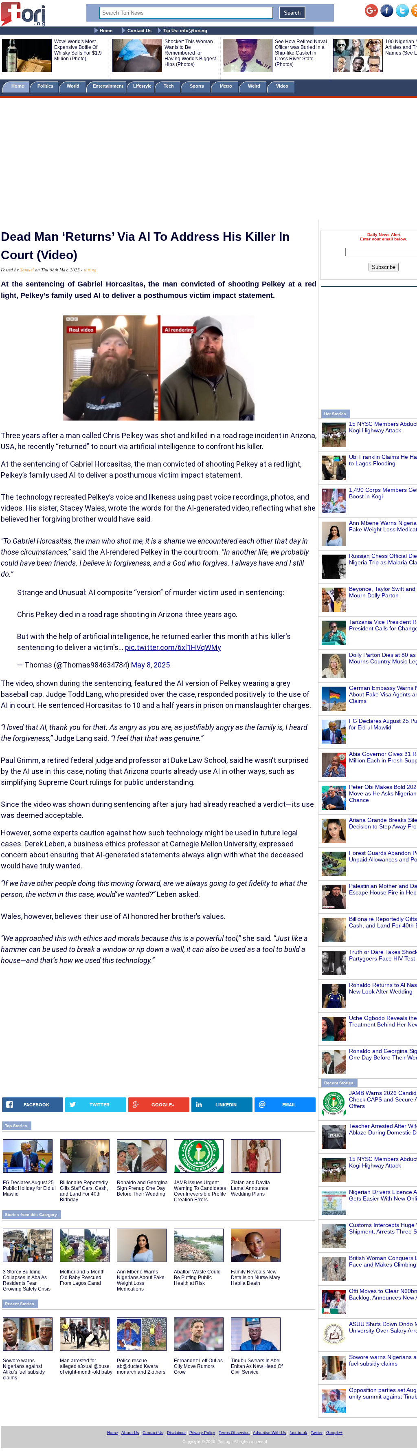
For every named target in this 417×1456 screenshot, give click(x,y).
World (74, 86)
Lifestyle (142, 86)
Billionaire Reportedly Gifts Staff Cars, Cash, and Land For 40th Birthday (84, 1191)
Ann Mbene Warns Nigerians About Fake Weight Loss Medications (141, 1280)
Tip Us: (185, 30)
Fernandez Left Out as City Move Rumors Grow (198, 1366)
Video (282, 86)
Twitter (317, 1432)
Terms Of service (234, 1432)
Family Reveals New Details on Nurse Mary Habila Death (255, 1277)
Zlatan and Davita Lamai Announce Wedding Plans (250, 1188)
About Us (130, 1432)
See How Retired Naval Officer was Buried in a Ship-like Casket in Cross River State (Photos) (301, 53)
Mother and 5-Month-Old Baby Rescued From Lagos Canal (83, 1277)
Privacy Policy (202, 1432)
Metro (226, 86)
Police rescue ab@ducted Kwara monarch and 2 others (141, 1366)
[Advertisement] (208, 160)
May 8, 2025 (150, 665)
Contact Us (139, 30)
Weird (254, 86)
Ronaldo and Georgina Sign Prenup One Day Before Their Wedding (142, 1188)
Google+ (334, 1432)
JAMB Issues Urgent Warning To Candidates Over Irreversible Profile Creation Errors (200, 1191)
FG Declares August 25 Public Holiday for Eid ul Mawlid (29, 1188)
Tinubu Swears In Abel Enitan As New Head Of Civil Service (257, 1366)
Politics (46, 86)
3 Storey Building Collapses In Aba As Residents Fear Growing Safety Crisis (26, 1280)
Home (106, 30)
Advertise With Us (269, 1432)
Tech (169, 86)
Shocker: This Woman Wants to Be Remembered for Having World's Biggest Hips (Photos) (190, 53)
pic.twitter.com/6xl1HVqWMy (173, 647)
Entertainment (108, 86)
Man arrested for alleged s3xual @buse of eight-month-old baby (86, 1366)
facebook (298, 1432)
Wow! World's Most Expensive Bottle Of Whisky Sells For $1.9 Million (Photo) (78, 50)
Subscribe (383, 267)
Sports (197, 86)
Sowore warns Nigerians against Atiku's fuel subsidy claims (24, 1369)
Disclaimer (176, 1432)
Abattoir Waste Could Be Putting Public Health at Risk (197, 1277)
